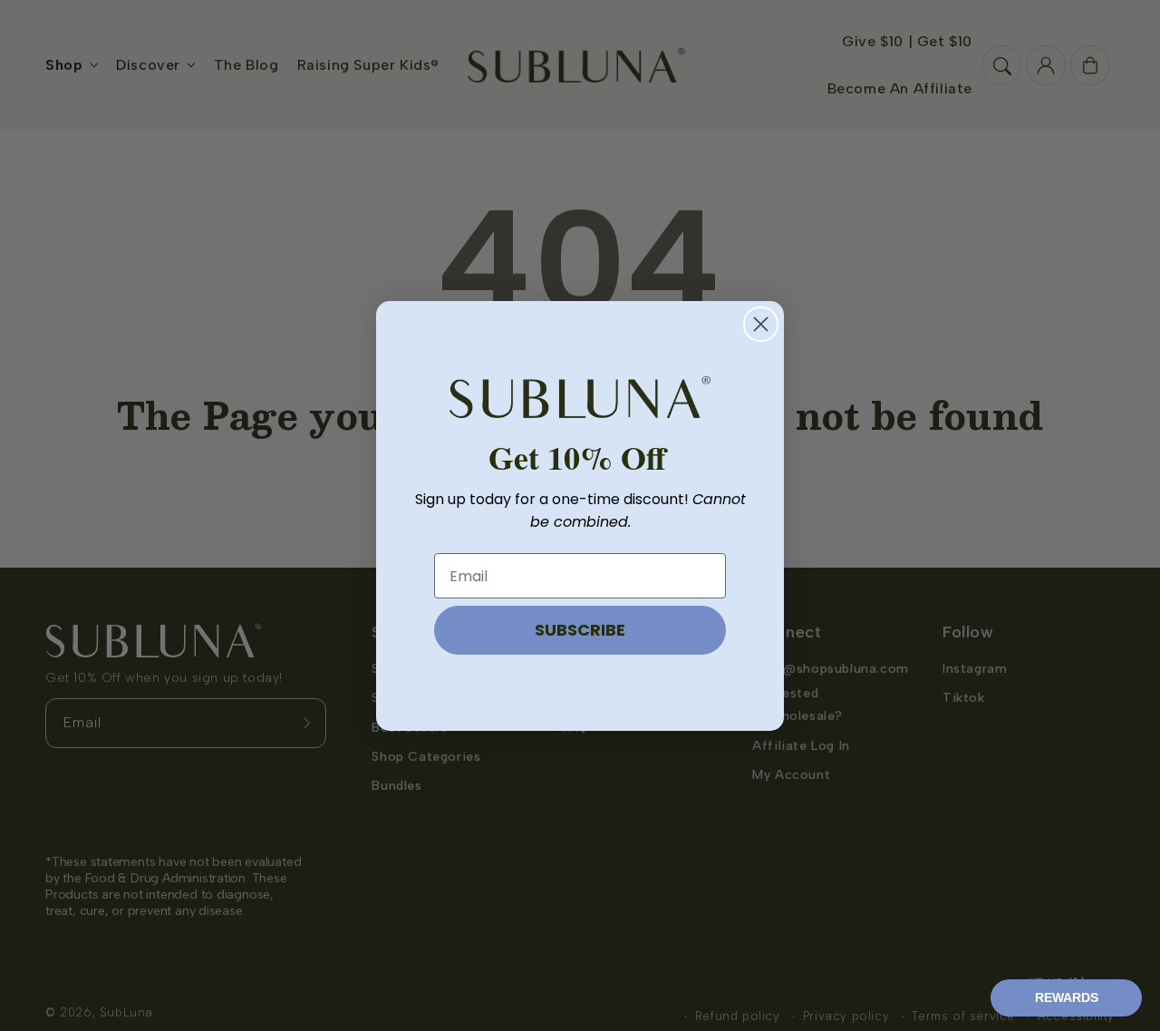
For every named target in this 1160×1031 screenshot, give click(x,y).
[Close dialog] (761, 324)
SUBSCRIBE (580, 629)
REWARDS (1066, 997)
